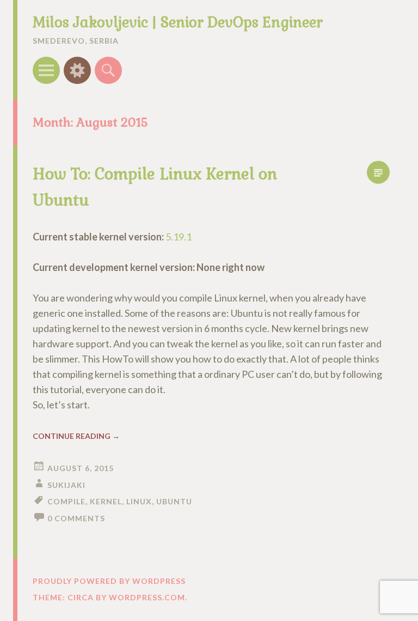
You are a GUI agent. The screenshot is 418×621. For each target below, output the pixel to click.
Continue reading (76, 436)
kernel (106, 501)
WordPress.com (147, 597)
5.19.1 (178, 237)
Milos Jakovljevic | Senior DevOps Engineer (178, 22)
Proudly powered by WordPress (109, 581)
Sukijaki (66, 485)
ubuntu (174, 501)
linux (139, 501)
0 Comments (76, 518)
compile (66, 501)
